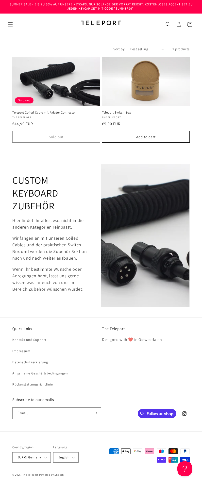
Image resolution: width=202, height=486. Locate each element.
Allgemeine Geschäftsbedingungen (40, 373)
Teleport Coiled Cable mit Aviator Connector (44, 113)
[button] (10, 24)
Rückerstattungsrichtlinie (32, 384)
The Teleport (30, 474)
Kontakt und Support (29, 339)
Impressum (21, 351)
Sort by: (119, 49)
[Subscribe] (95, 413)
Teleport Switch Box (116, 113)
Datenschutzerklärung (30, 362)
